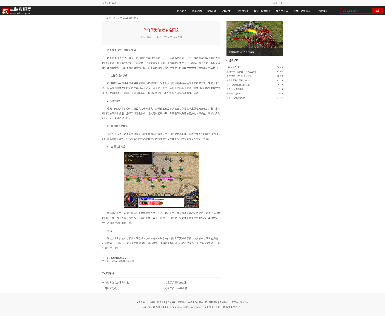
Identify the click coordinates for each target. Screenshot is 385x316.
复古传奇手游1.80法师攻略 (239, 76)
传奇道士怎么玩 (233, 93)
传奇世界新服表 (301, 10)
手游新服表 (322, 10)
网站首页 (182, 10)
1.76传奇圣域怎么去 (235, 67)
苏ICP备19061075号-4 (231, 307)
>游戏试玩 (127, 18)
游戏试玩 (197, 10)
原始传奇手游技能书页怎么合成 (241, 71)
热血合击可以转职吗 (235, 98)
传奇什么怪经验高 (234, 89)
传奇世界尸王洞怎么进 (175, 282)
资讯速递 (212, 10)
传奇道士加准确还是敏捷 (122, 261)
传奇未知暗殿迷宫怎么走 (238, 84)
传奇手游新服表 (262, 10)
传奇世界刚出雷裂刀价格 (238, 80)
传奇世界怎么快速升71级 (115, 282)
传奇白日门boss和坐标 (175, 288)
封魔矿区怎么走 (110, 288)
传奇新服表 (243, 10)
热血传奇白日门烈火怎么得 (241, 52)
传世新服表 (282, 10)
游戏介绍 (226, 10)
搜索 (377, 10)
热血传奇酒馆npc (119, 258)
